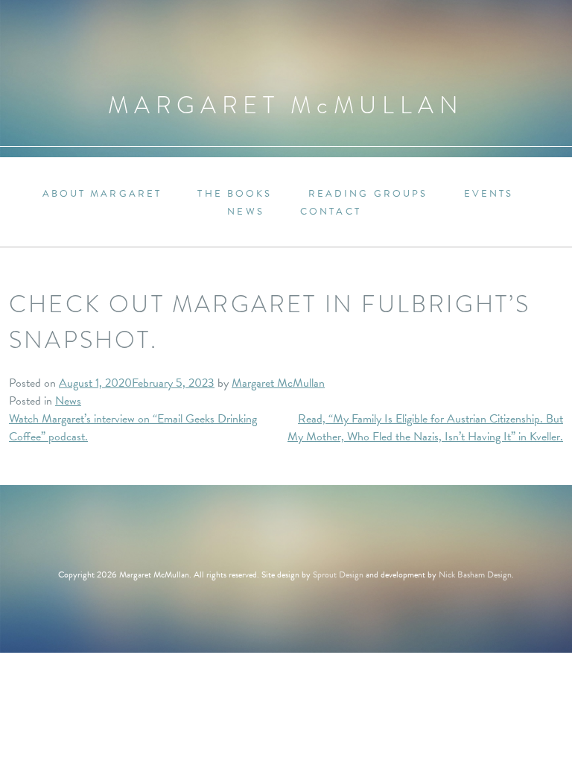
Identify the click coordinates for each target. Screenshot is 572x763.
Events (489, 194)
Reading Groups (368, 194)
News (245, 212)
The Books (234, 194)
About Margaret (102, 194)
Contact (330, 212)
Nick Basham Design (475, 574)
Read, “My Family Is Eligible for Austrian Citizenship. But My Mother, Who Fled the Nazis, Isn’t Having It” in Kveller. (425, 428)
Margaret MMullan (286, 105)
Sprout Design (338, 574)
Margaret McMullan (278, 383)
